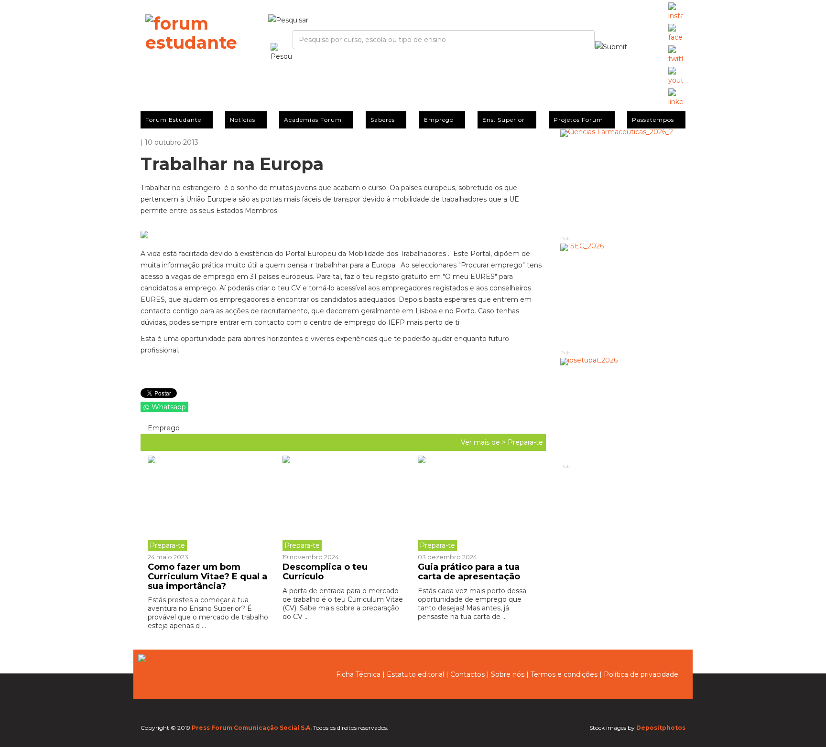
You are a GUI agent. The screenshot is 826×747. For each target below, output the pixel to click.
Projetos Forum (578, 119)
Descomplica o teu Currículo (325, 572)
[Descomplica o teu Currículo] (343, 503)
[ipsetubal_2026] (623, 410)
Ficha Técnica (358, 674)
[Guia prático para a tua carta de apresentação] (478, 503)
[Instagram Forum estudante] (675, 11)
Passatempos (653, 119)
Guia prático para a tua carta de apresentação (469, 572)
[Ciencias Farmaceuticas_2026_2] (623, 181)
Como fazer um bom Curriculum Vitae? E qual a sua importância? (207, 576)
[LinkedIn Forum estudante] (675, 97)
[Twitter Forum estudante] (675, 54)
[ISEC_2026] (623, 296)
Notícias (242, 119)
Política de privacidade (641, 674)
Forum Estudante (173, 119)
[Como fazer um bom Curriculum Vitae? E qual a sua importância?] (211, 503)
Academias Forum (313, 119)
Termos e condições (564, 674)
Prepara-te (525, 442)
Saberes (382, 119)
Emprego (439, 119)
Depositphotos (660, 727)
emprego (163, 428)
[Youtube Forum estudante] (675, 76)
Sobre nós (507, 674)
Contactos (467, 674)
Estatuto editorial (415, 674)
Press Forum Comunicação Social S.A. (252, 727)
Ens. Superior (503, 119)
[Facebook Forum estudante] (675, 33)
